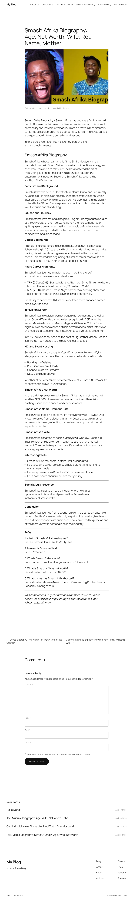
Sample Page (120, 4)
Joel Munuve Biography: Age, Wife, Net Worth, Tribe (37, 818)
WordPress (122, 895)
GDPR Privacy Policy (85, 4)
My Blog (11, 4)
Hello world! (13, 809)
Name (28, 718)
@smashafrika (46, 498)
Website (28, 742)
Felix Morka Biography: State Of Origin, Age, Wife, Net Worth (42, 834)
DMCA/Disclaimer (64, 4)
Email (27, 730)
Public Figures (62, 108)
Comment (29, 684)
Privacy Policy (104, 4)
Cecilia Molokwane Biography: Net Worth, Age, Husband (40, 826)
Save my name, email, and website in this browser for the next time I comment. (58, 754)
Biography (52, 108)
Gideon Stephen (39, 108)
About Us (34, 4)
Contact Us (47, 4)
